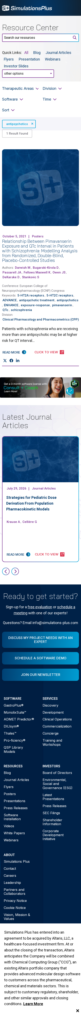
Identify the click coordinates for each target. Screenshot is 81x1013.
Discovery (50, 705)
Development (53, 712)
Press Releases (16, 808)
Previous (6, 571)
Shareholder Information (52, 822)
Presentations (14, 801)
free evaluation (40, 607)
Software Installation (12, 817)
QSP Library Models (13, 749)
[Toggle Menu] (73, 7)
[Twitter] (5, 360)
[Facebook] (11, 360)
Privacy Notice (15, 901)
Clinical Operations (57, 719)
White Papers (14, 833)
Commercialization (57, 726)
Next (15, 571)
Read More (11, 352)
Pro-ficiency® (14, 740)
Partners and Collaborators (14, 892)
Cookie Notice (15, 908)
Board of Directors (57, 773)
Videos (9, 826)
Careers (10, 875)
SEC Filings (51, 813)
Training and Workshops (52, 742)
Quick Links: (12, 52)
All (26, 52)
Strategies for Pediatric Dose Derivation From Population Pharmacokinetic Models (31, 503)
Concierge (51, 733)
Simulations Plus (17, 861)
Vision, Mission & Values (17, 917)
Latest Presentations (53, 797)
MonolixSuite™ (15, 712)
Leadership (12, 883)
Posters (10, 794)
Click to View (46, 352)
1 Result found (17, 133)
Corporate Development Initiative (53, 835)
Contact (10, 868)
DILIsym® (11, 726)
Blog (36, 52)
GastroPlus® (13, 705)
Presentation (29, 59)
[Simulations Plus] (27, 7)
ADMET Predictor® (19, 719)
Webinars (52, 59)
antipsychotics (17, 124)
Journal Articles (58, 52)
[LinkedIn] (17, 360)
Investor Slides (16, 66)
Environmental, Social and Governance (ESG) (57, 784)
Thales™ (10, 733)
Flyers (9, 59)
